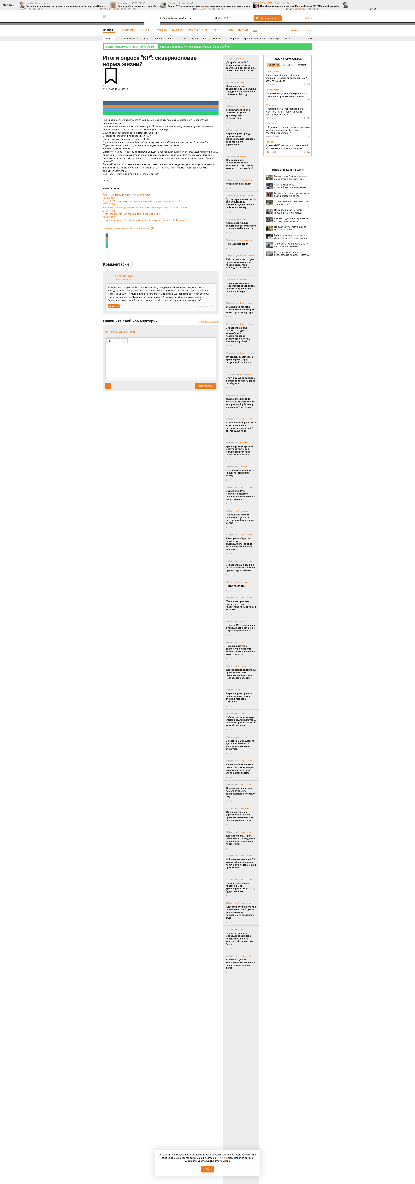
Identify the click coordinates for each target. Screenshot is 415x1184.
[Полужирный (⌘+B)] (109, 340)
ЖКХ (205, 38)
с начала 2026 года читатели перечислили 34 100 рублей (167, 46)
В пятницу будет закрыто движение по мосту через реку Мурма (240, 381)
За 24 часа (274, 64)
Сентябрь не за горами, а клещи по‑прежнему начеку (240, 473)
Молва (144, 30)
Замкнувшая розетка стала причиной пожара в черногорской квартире (240, 309)
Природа (242, 621)
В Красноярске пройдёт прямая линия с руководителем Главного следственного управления (240, 139)
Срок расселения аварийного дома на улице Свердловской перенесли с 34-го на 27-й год (241, 90)
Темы (229, 30)
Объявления (246, 180)
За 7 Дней (288, 64)
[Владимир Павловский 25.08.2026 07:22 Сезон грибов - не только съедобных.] (359, 3)
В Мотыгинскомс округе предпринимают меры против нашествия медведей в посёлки (240, 263)
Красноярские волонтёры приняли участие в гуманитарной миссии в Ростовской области (241, 674)
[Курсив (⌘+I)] (117, 340)
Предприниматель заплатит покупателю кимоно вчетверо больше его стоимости (240, 650)
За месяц (301, 64)
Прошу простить (235, 586)
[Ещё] (310, 38)
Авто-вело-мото (129, 38)
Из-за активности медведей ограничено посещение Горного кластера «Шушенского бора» (239, 938)
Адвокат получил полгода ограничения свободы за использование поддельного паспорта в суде (241, 912)
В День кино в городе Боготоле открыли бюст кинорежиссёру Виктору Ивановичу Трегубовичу (240, 403)
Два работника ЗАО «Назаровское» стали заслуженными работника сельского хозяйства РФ (241, 66)
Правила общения (209, 321)
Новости (127, 30)
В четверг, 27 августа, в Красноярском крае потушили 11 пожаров (239, 360)
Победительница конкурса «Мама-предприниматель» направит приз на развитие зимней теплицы (241, 721)
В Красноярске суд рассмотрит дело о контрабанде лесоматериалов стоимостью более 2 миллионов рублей (238, 335)
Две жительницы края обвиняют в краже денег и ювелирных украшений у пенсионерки (240, 839)
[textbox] (161, 360)
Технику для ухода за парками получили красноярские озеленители (238, 113)
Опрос (109, 38)
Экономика (243, 511)
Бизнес (177, 30)
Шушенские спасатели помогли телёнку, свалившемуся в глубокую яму (241, 792)
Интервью (233, 38)
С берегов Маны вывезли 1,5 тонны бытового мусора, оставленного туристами (240, 745)
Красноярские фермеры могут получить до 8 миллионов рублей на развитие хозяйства (239, 450)
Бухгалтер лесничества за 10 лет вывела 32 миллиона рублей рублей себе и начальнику (241, 203)
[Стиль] (124, 340)
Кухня (288, 38)
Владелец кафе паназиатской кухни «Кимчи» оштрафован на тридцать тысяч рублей (239, 164)
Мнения (162, 30)
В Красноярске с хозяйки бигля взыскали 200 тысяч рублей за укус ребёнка (241, 568)
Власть (172, 38)
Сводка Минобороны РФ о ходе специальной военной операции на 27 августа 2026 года (241, 426)
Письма (243, 30)
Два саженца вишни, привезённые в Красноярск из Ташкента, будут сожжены (240, 887)
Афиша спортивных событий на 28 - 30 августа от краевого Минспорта (241, 226)
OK (207, 1169)
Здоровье (218, 38)
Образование (244, 808)
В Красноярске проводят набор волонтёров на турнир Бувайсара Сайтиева (240, 697)
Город (184, 38)
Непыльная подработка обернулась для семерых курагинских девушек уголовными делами (240, 768)
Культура (275, 38)
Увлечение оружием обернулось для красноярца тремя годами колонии (241, 605)
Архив (294, 30)
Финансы (242, 443)
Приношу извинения (237, 244)
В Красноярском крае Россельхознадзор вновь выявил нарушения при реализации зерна (240, 287)
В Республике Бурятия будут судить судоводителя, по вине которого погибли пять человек (239, 544)
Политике (222, 1158)
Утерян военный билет (239, 183)
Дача (195, 38)
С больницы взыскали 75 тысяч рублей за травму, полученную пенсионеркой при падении (241, 863)
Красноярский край (254, 38)
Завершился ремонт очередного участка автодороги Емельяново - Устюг (240, 518)
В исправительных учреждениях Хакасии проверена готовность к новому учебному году (240, 816)
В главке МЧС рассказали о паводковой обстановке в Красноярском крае (240, 628)
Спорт (243, 219)
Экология (242, 737)
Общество (245, 59)
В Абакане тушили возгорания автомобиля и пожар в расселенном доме (240, 963)
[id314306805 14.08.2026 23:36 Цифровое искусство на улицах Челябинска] (404, 3)
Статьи (216, 30)
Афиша (146, 38)
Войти (133, 331)
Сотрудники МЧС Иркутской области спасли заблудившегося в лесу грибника (240, 495)
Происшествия (197, 30)
